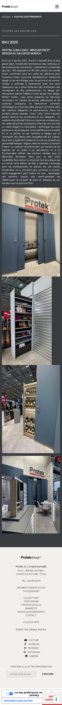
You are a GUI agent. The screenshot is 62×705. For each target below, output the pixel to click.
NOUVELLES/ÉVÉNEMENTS (31, 612)
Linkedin (33, 656)
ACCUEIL (6, 17)
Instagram (33, 652)
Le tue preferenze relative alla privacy (34, 694)
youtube (33, 640)
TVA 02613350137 (31, 591)
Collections (31, 598)
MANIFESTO (31, 608)
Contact (31, 615)
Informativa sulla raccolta (18, 700)
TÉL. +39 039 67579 (31, 581)
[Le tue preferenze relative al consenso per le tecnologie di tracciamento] (56, 699)
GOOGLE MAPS (31, 622)
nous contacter (52, 698)
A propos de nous (31, 605)
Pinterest (33, 648)
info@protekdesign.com (31, 587)
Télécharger (31, 601)
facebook (33, 644)
